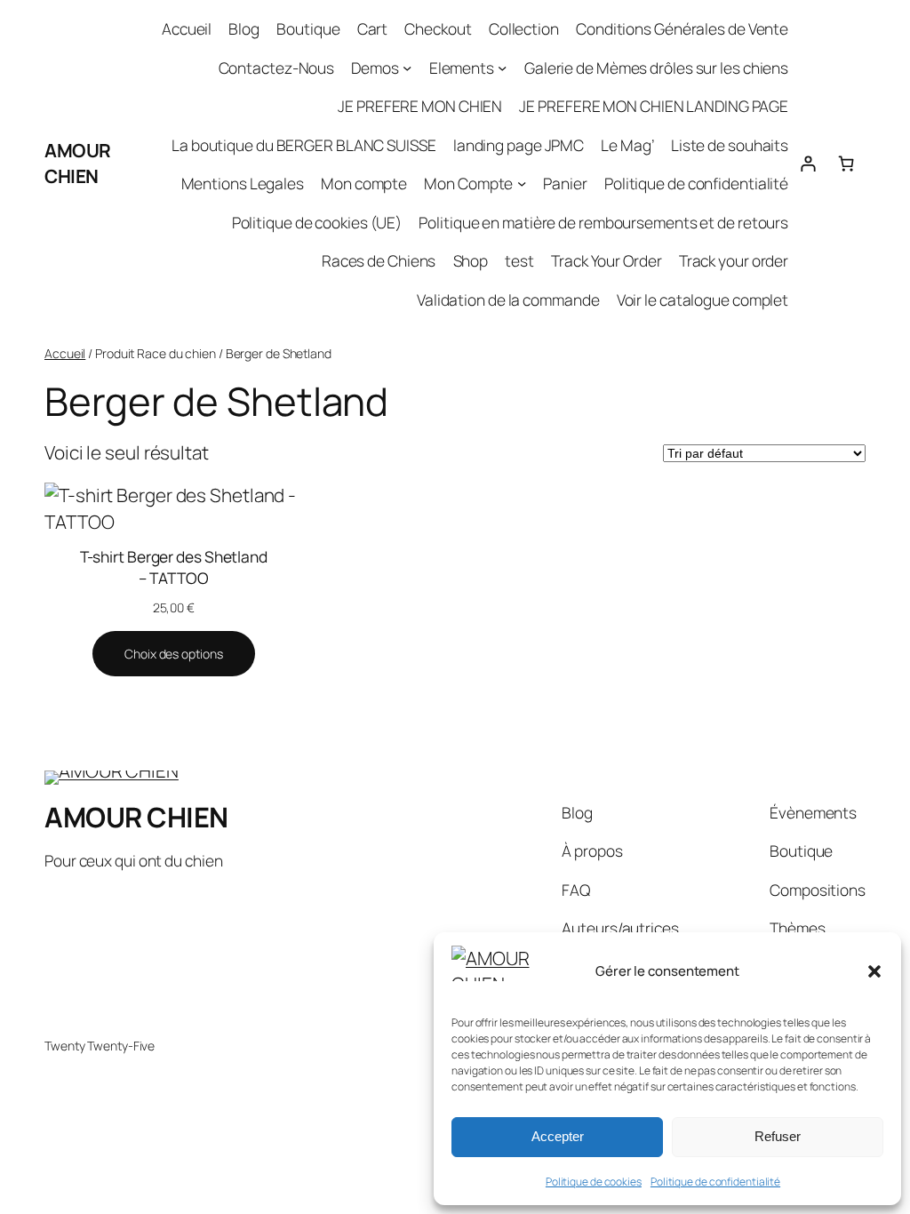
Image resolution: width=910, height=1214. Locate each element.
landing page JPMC (518, 145)
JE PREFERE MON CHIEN (420, 105)
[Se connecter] (807, 164)
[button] (874, 971)
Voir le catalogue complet (703, 299)
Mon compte (364, 183)
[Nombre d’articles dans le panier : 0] (846, 164)
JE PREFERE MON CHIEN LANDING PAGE (653, 105)
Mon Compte (468, 183)
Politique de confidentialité (715, 1181)
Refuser (777, 1136)
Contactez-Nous (277, 67)
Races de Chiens (379, 260)
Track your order (733, 260)
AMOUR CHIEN (77, 163)
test (519, 260)
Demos (375, 67)
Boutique (307, 28)
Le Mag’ (627, 145)
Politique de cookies (594, 1181)
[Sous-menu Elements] (502, 66)
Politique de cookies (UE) (317, 222)
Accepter (557, 1136)
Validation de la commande (508, 299)
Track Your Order (606, 260)
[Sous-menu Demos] (407, 66)
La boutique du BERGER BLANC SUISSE (304, 145)
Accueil (187, 28)
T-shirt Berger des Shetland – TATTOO (173, 567)
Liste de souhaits (729, 145)
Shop (471, 260)
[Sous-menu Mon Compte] (521, 183)
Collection (524, 28)
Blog (243, 28)
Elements (461, 67)
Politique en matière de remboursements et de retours (603, 222)
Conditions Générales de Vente (682, 28)
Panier (565, 183)
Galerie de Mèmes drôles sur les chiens (656, 67)
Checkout (437, 28)
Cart (372, 28)
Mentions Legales (242, 183)
